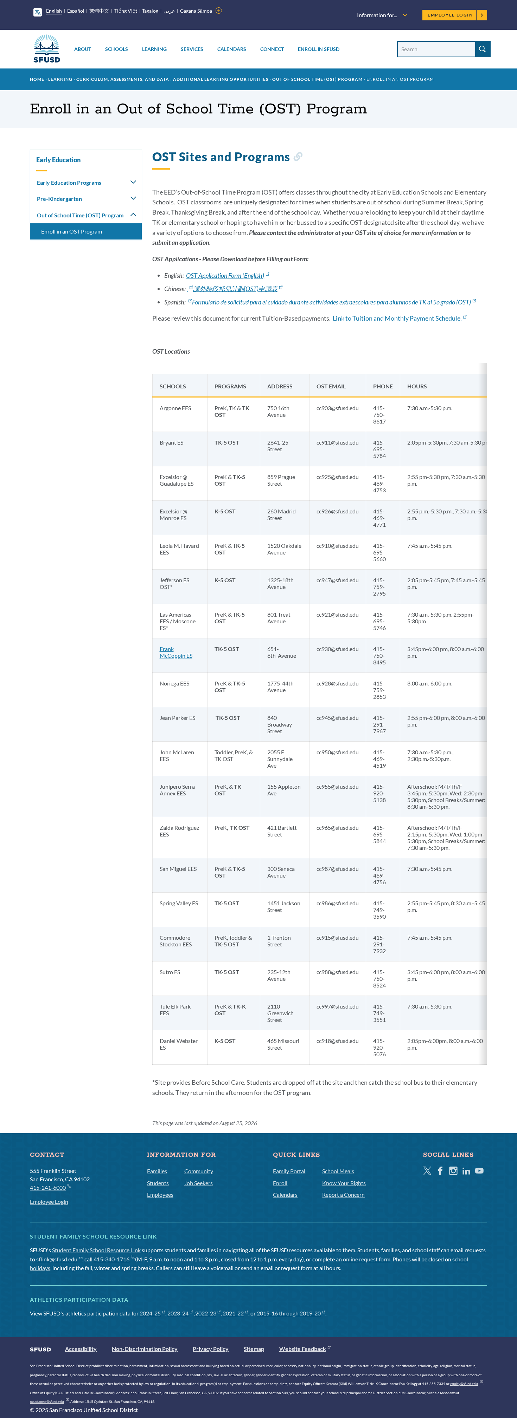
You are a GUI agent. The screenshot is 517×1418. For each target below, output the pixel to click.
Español (75, 11)
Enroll (280, 1183)
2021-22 (233, 1313)
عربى (169, 11)
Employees (160, 1194)
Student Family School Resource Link (96, 1250)
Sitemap (254, 1348)
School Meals (338, 1171)
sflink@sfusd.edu (56, 1259)
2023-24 (178, 1313)
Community (198, 1171)
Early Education (58, 160)
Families (157, 1171)
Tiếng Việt (125, 11)
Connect (272, 49)
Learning (154, 49)
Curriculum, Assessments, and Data (122, 79)
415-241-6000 (48, 1187)
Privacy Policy (211, 1348)
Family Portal (289, 1171)
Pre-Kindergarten (59, 198)
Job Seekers (198, 1183)
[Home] (46, 49)
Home (37, 79)
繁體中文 (99, 11)
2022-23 (205, 1313)
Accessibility (81, 1348)
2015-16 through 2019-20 (289, 1313)
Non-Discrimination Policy (145, 1348)
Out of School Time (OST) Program (317, 79)
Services (192, 49)
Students (158, 1183)
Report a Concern (343, 1194)
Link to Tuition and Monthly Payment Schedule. (397, 318)
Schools (116, 49)
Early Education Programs (69, 182)
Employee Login (450, 15)
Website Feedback (302, 1348)
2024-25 (150, 1313)
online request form (366, 1259)
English (54, 11)
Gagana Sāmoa (196, 11)
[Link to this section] (297, 158)
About (82, 49)
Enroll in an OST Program (71, 231)
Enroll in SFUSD (318, 49)
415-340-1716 (111, 1259)
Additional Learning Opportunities (220, 79)
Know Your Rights (344, 1183)
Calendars (231, 49)
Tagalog (150, 11)
